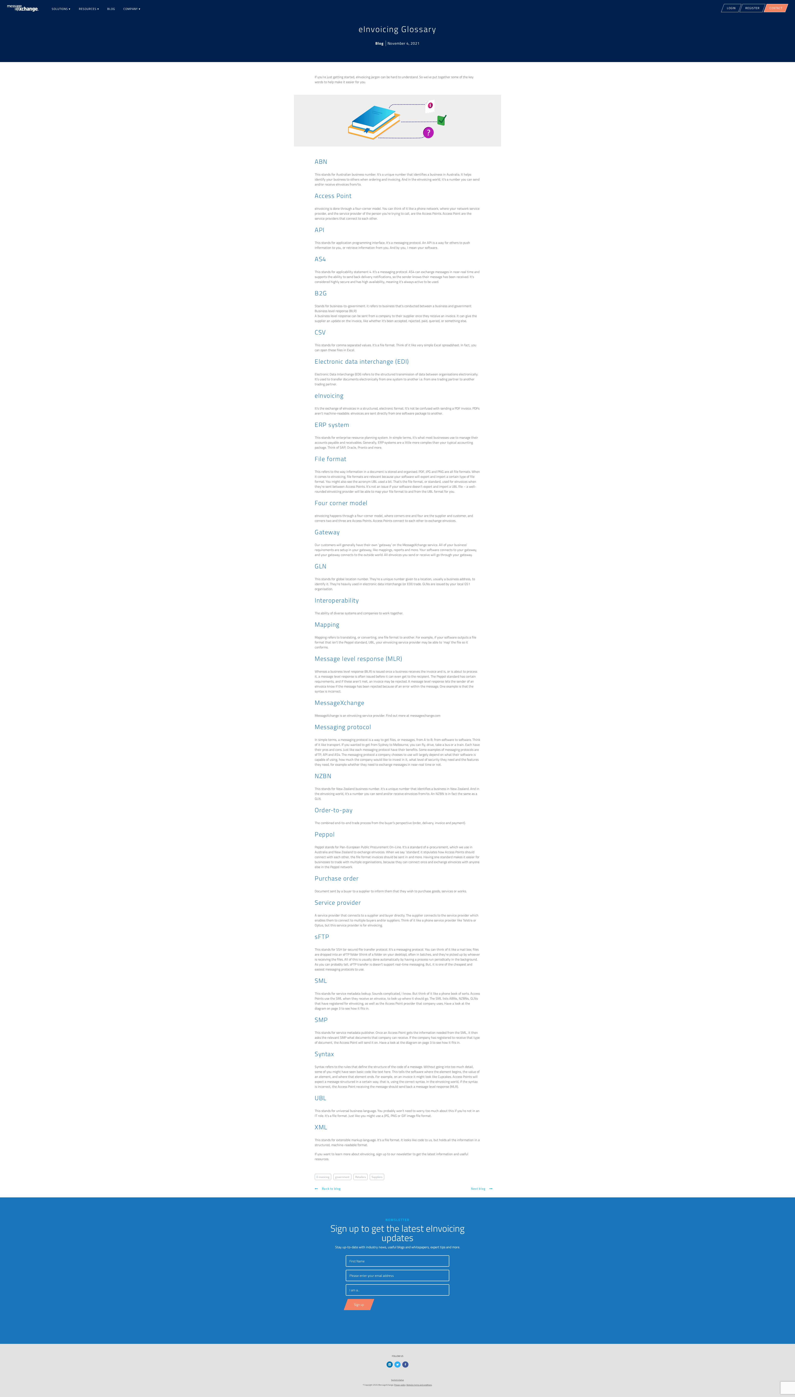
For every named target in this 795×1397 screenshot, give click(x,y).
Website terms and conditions (419, 1384)
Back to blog (331, 1188)
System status (397, 1379)
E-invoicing (323, 1177)
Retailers (360, 1177)
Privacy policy (400, 1384)
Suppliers (377, 1177)
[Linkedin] (390, 1364)
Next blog (478, 1188)
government (342, 1177)
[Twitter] (397, 1364)
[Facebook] (405, 1364)
